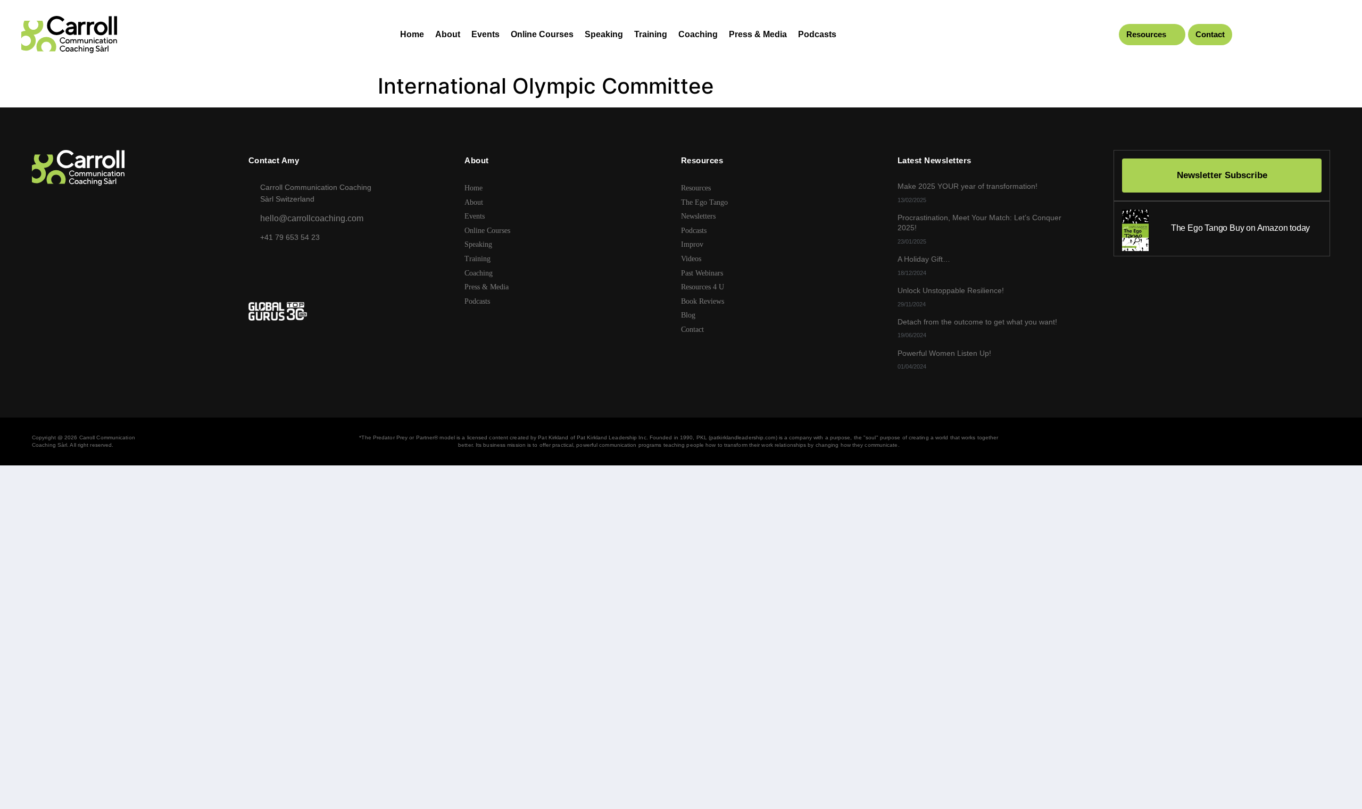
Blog (688, 315)
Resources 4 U (702, 287)
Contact (1210, 34)
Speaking (604, 34)
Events (485, 34)
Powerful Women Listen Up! (944, 353)
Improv (692, 244)
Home (412, 34)
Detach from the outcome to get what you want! (977, 322)
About (447, 34)
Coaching (698, 34)
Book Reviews (702, 301)
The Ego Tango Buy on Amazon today (1240, 227)
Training (650, 34)
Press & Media (758, 34)
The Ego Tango (704, 202)
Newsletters (698, 216)
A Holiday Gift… (924, 259)
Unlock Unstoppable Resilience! (951, 290)
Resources (1146, 34)
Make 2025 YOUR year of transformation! (967, 186)
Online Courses (542, 34)
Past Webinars (702, 273)
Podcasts (817, 34)
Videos (691, 259)
